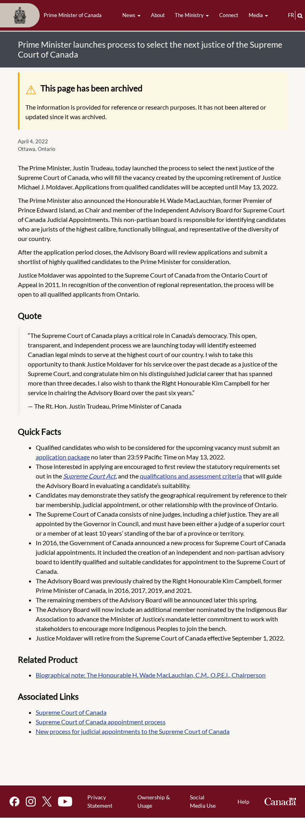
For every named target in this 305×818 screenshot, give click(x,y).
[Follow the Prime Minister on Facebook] (14, 801)
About (158, 15)
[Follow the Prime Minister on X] (47, 801)
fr (291, 15)
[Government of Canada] (280, 801)
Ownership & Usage (153, 801)
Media (256, 15)
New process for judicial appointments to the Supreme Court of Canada (133, 731)
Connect (228, 15)
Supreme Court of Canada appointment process (101, 721)
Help (243, 801)
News (129, 15)
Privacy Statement (99, 801)
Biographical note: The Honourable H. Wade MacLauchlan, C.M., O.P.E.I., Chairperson (151, 675)
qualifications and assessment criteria (191, 476)
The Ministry (190, 15)
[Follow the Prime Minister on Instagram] (31, 801)
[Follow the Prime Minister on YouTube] (65, 801)
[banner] (53, 15)
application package (63, 457)
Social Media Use (203, 801)
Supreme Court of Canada (71, 712)
